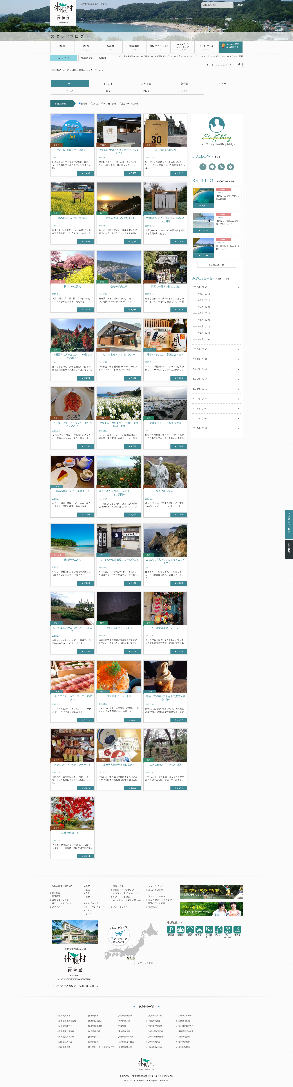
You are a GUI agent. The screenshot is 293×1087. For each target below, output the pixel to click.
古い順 (95, 104)
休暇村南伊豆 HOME (130, 56)
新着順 (84, 104)
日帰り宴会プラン (164, 56)
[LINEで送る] (212, 166)
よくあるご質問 (236, 56)
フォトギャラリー (217, 56)
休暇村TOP (55, 70)
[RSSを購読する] (221, 166)
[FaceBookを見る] (202, 166)
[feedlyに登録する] (230, 166)
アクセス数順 (109, 104)
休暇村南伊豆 (78, 70)
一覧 (67, 70)
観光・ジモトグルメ (185, 56)
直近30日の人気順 (129, 104)
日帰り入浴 (148, 56)
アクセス (201, 56)
